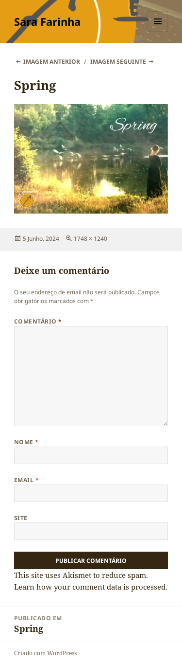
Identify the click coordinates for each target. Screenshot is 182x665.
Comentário (38, 321)
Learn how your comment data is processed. (90, 587)
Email (26, 480)
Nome (26, 442)
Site (21, 518)
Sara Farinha (47, 21)
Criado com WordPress (45, 653)
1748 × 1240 (90, 238)
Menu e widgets (158, 31)
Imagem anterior (51, 61)
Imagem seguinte (118, 61)
